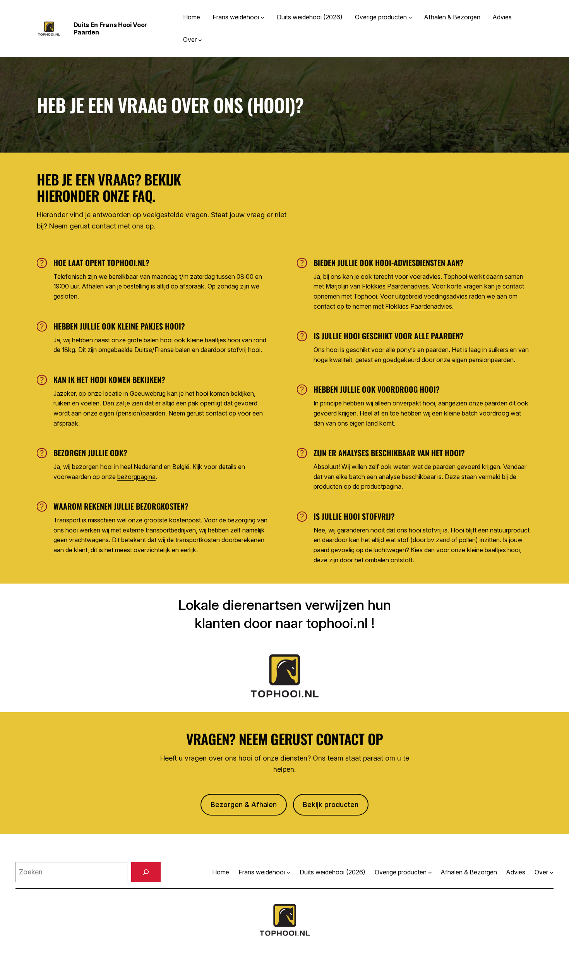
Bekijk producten (330, 804)
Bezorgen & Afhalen (244, 804)
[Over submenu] (200, 40)
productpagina (381, 486)
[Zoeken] (146, 872)
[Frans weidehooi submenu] (262, 17)
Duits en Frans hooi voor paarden (110, 28)
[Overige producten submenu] (410, 17)
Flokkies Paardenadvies (395, 286)
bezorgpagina (136, 477)
